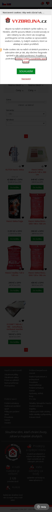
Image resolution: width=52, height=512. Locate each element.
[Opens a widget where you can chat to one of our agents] (41, 507)
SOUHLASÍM (26, 71)
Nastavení (26, 78)
